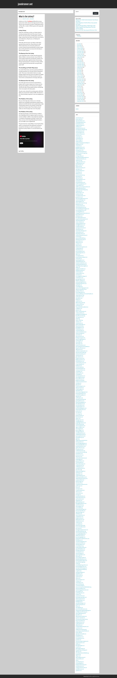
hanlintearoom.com (80, 636)
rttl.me (77, 660)
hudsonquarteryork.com (80, 604)
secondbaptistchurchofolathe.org (82, 653)
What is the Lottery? (26, 16)
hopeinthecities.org (79, 326)
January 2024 (79, 77)
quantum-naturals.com (80, 617)
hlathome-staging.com (80, 280)
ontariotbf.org (78, 154)
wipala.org (78, 318)
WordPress (90, 676)
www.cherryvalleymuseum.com (82, 198)
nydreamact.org (79, 160)
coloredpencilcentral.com (81, 227)
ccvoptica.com (78, 570)
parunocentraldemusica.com (81, 609)
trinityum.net (78, 594)
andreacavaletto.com (80, 312)
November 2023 (80, 80)
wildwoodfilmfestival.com (81, 188)
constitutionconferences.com (81, 484)
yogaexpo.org (78, 309)
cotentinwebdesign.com (80, 200)
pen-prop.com (79, 528)
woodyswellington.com (80, 600)
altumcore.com (79, 491)
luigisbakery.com (79, 573)
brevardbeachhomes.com (81, 217)
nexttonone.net (79, 522)
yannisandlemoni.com (80, 251)
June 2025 (79, 60)
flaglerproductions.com (80, 359)
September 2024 (80, 65)
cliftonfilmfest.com (79, 229)
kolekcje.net (78, 299)
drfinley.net (78, 644)
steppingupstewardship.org (81, 569)
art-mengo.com (79, 414)
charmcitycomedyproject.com (82, 392)
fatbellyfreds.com (79, 601)
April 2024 (79, 73)
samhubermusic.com (80, 669)
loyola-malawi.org (79, 320)
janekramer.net (25, 4)
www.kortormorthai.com (80, 543)
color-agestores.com (80, 317)
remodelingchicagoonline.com (82, 565)
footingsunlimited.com (80, 550)
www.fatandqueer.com (80, 544)
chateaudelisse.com (79, 185)
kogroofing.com (79, 176)
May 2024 (79, 71)
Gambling (22, 151)
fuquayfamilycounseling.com (81, 650)
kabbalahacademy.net (80, 270)
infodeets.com (78, 126)
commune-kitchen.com (80, 370)
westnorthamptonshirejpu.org (82, 189)
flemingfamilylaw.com (80, 645)
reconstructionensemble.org (81, 452)
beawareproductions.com (81, 393)
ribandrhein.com (79, 298)
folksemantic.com (79, 242)
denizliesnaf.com (79, 482)
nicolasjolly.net (79, 374)
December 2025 (80, 51)
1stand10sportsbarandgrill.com (82, 265)
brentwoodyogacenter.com (81, 566)
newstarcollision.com (80, 273)
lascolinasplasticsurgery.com (81, 560)
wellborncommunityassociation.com (83, 186)
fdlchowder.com (79, 556)
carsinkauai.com (79, 628)
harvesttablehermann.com (81, 210)
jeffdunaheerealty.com (80, 535)
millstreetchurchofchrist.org (81, 629)
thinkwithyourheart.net (80, 233)
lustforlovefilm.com (79, 373)
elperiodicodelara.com (80, 120)
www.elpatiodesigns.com (80, 603)
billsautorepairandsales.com (81, 616)
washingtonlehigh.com (80, 572)
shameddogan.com (79, 506)
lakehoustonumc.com (80, 519)
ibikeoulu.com (78, 396)
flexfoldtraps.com (79, 540)
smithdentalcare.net (80, 666)
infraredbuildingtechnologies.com (82, 208)
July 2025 (79, 58)
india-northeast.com (80, 222)
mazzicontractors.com (80, 595)
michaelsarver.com (79, 277)
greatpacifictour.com (80, 460)
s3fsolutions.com (79, 216)
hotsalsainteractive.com (80, 128)
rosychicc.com (78, 321)
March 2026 (79, 46)
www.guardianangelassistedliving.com (83, 610)
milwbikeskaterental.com (81, 434)
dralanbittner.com (79, 249)
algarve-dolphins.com (80, 427)
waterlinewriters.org (80, 504)
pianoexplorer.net (79, 591)
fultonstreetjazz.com (80, 192)
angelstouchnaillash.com (80, 268)
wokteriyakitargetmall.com (81, 282)
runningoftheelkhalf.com (80, 534)
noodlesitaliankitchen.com (81, 158)
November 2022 (80, 98)
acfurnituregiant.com (80, 132)
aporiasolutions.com (80, 499)
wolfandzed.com (79, 576)
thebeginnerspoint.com (80, 337)
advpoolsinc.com (79, 474)
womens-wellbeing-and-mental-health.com (84, 293)
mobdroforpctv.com (80, 329)
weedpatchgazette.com (80, 252)
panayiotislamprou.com (80, 182)
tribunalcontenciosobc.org (81, 352)
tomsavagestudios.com (80, 292)
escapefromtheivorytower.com (82, 219)
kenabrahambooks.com (80, 368)
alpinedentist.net (79, 178)
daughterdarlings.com (80, 125)
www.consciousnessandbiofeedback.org (83, 587)
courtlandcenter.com (80, 465)
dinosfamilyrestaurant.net (81, 207)
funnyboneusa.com (79, 449)
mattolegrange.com (80, 421)
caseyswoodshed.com (80, 480)
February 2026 (80, 48)
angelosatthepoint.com (80, 475)
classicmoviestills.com (80, 333)
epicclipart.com (79, 169)
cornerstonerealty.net (80, 585)
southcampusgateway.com (81, 183)
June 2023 (79, 87)
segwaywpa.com (79, 500)
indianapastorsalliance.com (81, 477)
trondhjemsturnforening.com (81, 611)
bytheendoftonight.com (80, 324)
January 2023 (79, 95)
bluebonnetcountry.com (80, 167)
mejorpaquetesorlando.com (81, 264)
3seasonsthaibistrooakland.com (82, 307)
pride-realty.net (79, 632)
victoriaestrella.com (79, 462)
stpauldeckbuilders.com (80, 548)
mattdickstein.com (79, 516)
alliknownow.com (79, 349)
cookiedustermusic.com (80, 450)
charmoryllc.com (79, 342)
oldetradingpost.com (80, 201)
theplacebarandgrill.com (80, 471)
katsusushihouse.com (80, 378)
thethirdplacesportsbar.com (81, 597)
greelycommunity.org (80, 380)
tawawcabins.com (79, 241)
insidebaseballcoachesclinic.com (82, 626)
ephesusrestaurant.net (80, 598)
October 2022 (80, 99)
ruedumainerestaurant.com (81, 381)
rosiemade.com (79, 258)
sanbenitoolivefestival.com (81, 331)
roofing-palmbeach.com (80, 223)
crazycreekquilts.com (80, 364)
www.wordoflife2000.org (80, 238)
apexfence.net (79, 670)
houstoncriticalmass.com (80, 345)
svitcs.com (78, 487)
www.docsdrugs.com (80, 553)
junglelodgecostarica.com (81, 422)
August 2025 (79, 57)
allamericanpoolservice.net (81, 289)
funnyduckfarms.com (80, 638)
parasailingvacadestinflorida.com (82, 631)
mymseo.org (78, 654)
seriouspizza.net (79, 488)
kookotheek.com (79, 180)
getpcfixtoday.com (79, 164)
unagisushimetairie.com (80, 161)
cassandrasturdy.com (80, 330)
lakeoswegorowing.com (80, 648)
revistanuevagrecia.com (80, 386)
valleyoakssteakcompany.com (81, 478)
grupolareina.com (79, 197)
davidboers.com (79, 513)
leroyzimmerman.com (80, 642)
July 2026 (79, 43)
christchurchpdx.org (79, 367)
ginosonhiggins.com (80, 430)
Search (77, 11)
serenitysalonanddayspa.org (81, 129)
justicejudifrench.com (80, 400)
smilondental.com (79, 271)
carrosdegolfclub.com (80, 211)
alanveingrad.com (79, 428)
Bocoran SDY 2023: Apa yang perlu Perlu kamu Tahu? (86, 30)
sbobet (77, 109)
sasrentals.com (79, 274)
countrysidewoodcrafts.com (81, 151)
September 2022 (80, 101)
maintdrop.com (79, 172)
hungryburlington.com (80, 406)
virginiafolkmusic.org (80, 295)
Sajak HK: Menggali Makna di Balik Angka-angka (85, 25)
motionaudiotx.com (79, 658)
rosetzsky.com (78, 383)
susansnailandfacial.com (80, 526)
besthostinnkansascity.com (81, 664)
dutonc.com (78, 418)
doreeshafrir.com (79, 390)
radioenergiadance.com (80, 179)
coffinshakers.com (79, 397)
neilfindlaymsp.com (80, 466)
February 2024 (80, 76)
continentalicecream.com (81, 362)
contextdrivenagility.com (81, 395)
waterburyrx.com (79, 472)
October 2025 (80, 54)
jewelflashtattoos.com (80, 163)
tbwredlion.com (79, 614)
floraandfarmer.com (80, 214)
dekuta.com (78, 578)
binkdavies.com (79, 365)
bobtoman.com (79, 173)
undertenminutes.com (80, 134)
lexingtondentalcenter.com (81, 283)
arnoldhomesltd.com (80, 226)
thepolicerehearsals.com (80, 348)
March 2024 (79, 74)
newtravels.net (79, 145)
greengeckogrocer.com (80, 279)
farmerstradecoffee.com (80, 510)
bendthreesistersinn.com (81, 446)
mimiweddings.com (79, 663)
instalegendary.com (80, 156)
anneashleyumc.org (79, 545)
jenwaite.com (78, 639)
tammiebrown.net (79, 416)
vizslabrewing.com (79, 248)
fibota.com (78, 606)
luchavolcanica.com (79, 455)
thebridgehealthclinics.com (81, 503)
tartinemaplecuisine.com (81, 409)
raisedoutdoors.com (79, 232)
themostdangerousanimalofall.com (82, 346)
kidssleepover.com (79, 144)
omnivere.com (78, 135)
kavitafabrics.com (79, 453)
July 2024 (79, 68)
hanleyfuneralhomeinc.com (81, 263)
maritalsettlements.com (80, 433)
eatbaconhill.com (79, 141)
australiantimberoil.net (80, 205)
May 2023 (79, 89)
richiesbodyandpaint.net (80, 122)
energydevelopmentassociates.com (83, 213)
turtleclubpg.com (79, 459)
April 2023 (79, 90)
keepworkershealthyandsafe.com (82, 157)
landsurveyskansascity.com (81, 547)
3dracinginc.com (79, 343)
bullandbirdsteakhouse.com (81, 559)
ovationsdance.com (79, 296)
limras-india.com (79, 119)
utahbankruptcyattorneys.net (81, 235)
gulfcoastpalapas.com (80, 502)
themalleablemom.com (80, 403)
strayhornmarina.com (80, 358)
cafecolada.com (79, 334)
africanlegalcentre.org (80, 377)
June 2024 (79, 70)
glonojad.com (78, 384)
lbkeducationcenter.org (80, 302)
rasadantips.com (79, 136)
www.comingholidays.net (80, 339)
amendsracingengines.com (81, 541)
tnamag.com (78, 494)
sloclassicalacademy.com (80, 353)
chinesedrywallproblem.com (81, 444)
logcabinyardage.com (80, 512)
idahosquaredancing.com (81, 239)
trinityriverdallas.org (80, 304)
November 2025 (80, 52)
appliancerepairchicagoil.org (81, 153)
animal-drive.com (79, 493)
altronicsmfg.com (79, 139)
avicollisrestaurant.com (80, 468)
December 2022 (80, 96)
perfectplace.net (79, 305)
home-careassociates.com (81, 311)
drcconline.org (78, 469)
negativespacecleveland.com (81, 440)
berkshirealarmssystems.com (81, 246)
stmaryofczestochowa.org (81, 399)
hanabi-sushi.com (79, 575)
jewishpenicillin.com (80, 290)
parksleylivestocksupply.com (81, 314)
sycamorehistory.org (80, 584)
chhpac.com (78, 655)
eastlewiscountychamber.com (81, 351)
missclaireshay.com (79, 117)
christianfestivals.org (80, 424)
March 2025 (79, 61)
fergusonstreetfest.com (80, 620)
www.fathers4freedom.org (81, 531)
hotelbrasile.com (79, 191)
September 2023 (80, 83)
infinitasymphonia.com (80, 375)
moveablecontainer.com (80, 195)
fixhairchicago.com (79, 481)
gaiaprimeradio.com (80, 415)
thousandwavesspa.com (80, 463)
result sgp (30, 21)
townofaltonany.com (80, 437)
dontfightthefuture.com (80, 224)
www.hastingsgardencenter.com (82, 589)
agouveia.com (78, 651)
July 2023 (79, 86)
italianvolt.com (79, 245)
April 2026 (79, 45)
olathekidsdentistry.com (80, 261)
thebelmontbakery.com (80, 148)
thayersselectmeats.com (80, 497)
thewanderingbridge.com (81, 402)
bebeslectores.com (79, 204)
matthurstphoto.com (80, 623)
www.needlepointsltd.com (81, 557)
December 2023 (80, 79)
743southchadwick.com (80, 220)
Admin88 (32, 18)
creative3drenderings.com (81, 509)
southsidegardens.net (80, 592)
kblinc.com (78, 254)
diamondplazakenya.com (81, 613)
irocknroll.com (78, 236)
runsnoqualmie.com (80, 551)
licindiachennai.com (80, 123)
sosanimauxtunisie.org (80, 175)
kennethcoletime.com (80, 405)
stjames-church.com (80, 387)
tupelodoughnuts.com (80, 260)
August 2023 (79, 85)
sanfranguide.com (79, 340)
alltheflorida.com (79, 625)
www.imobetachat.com (80, 515)
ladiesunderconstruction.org (81, 202)
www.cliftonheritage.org (80, 562)
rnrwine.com (78, 647)
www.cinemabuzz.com (80, 579)
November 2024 (80, 64)
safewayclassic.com (79, 150)
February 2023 (80, 93)
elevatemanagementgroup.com (82, 641)
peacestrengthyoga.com (80, 537)
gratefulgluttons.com (80, 327)
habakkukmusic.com (80, 521)
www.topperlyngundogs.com (81, 532)
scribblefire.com (79, 308)
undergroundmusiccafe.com (81, 667)
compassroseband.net (80, 490)
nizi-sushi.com (78, 412)
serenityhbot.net (79, 524)
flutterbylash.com (79, 635)
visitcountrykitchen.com (80, 425)
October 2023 (80, 82)
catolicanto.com (79, 301)
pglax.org (77, 438)
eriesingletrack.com (79, 255)
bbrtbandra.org (79, 166)
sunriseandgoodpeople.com (81, 443)
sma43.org (78, 563)
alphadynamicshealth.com (81, 633)
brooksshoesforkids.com (80, 496)
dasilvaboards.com (79, 355)
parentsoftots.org (79, 507)
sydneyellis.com (79, 285)
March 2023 (79, 92)
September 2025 (80, 55)
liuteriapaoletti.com (79, 441)
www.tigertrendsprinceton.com (82, 529)
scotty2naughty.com (80, 389)
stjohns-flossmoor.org (80, 447)
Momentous (96, 676)
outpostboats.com (79, 323)
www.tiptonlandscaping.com (81, 567)
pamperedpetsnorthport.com (81, 257)
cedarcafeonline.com (80, 131)
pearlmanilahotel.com (80, 170)
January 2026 (79, 49)
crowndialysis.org (79, 286)
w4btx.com (78, 267)
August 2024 (79, 67)
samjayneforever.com (80, 622)
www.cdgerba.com (79, 607)
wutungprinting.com (80, 431)
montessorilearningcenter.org (82, 619)
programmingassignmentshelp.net (83, 142)
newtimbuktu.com (79, 138)
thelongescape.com (79, 419)
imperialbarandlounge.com (81, 230)
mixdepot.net (78, 581)
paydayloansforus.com (80, 147)
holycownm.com (79, 456)
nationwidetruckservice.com (81, 458)
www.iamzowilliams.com (80, 588)
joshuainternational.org (80, 525)
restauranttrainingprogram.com (82, 287)
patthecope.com (79, 485)
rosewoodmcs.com (79, 582)
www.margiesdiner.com (80, 554)
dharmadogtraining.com (80, 657)
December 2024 (80, 63)
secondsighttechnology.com (81, 276)
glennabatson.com (79, 356)
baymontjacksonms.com (80, 436)
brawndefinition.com (80, 361)
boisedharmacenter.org (80, 315)
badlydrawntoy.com (79, 518)
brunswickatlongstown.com (81, 408)
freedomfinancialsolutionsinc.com (82, 538)
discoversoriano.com (80, 336)
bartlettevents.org (79, 194)
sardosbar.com (78, 244)
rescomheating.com (80, 661)
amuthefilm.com (79, 371)
